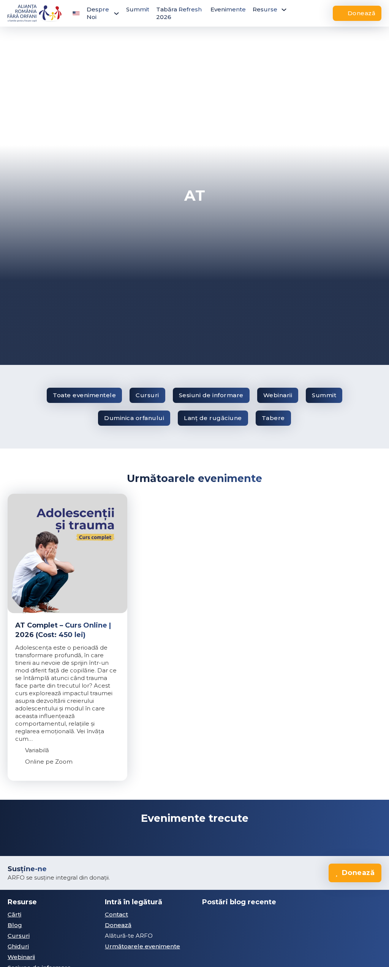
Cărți (14, 914)
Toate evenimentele (84, 395)
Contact (116, 914)
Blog (15, 925)
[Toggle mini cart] (322, 13)
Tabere (273, 418)
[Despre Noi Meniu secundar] (116, 13)
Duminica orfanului (134, 418)
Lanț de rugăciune (213, 418)
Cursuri (147, 395)
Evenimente (228, 9)
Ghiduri (18, 946)
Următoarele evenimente (142, 946)
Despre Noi (98, 13)
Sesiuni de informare (211, 395)
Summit (137, 9)
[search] (305, 13)
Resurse (265, 9)
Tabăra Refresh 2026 (179, 13)
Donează (362, 13)
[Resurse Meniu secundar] (284, 10)
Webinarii (278, 395)
